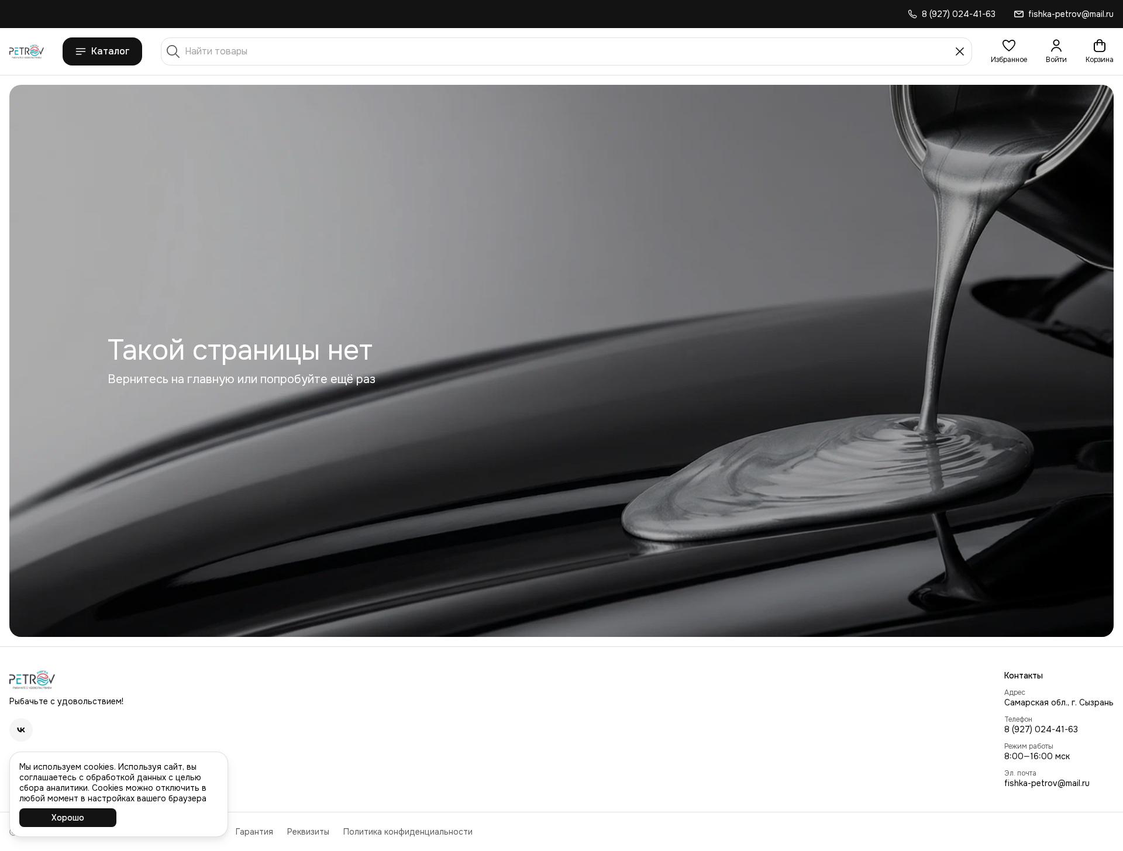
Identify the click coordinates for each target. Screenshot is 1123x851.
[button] (1009, 51)
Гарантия (254, 831)
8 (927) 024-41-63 (1041, 729)
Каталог (110, 51)
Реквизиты (308, 831)
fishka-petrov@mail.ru (1047, 783)
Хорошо (67, 817)
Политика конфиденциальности (408, 831)
